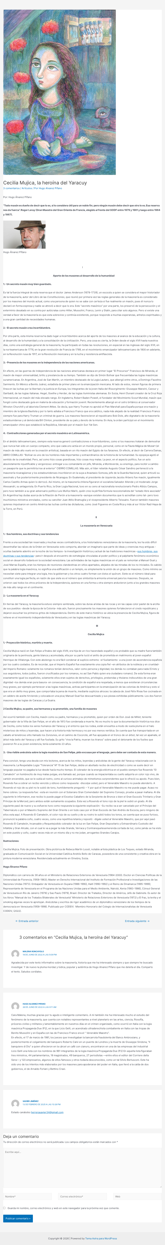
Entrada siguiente (137, 921)
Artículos (27, 188)
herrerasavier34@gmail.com (47, 1112)
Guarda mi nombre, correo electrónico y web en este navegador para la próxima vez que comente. (63, 1208)
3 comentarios (11, 188)
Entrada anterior (27, 921)
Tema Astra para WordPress (101, 1238)
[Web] (137, 1197)
